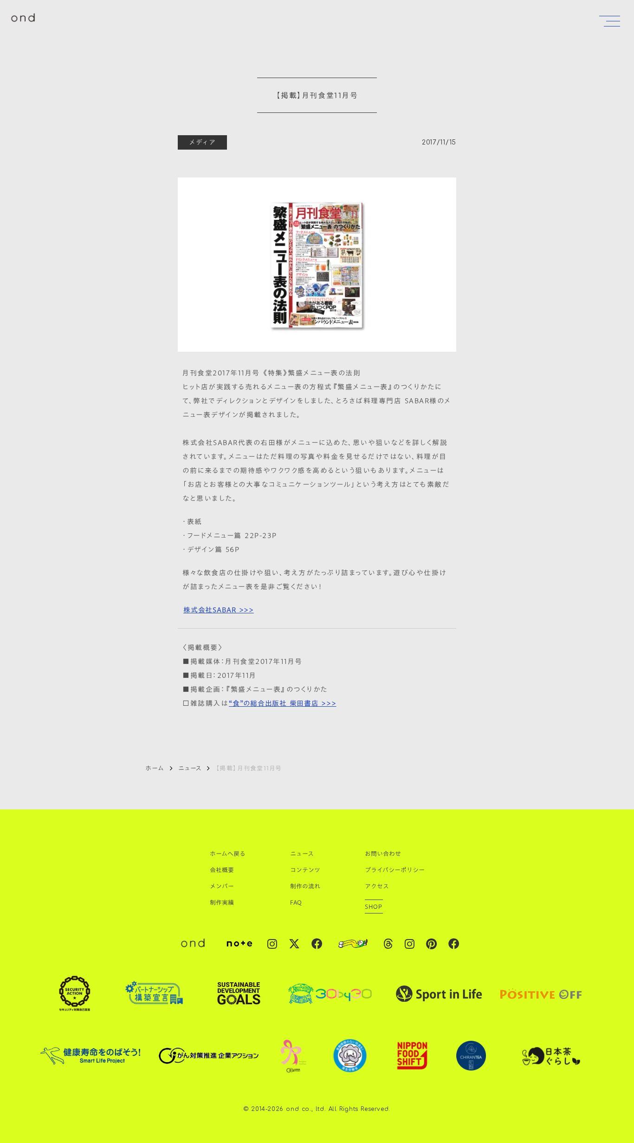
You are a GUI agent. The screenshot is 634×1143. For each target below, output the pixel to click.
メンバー (222, 886)
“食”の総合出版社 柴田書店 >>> (282, 703)
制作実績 (222, 902)
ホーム (154, 768)
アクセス (377, 886)
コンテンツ (305, 870)
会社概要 (222, 870)
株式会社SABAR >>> (218, 610)
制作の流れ (305, 886)
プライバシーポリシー (395, 870)
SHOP (374, 906)
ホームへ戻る (228, 853)
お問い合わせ (383, 853)
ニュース (189, 768)
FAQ (296, 902)
